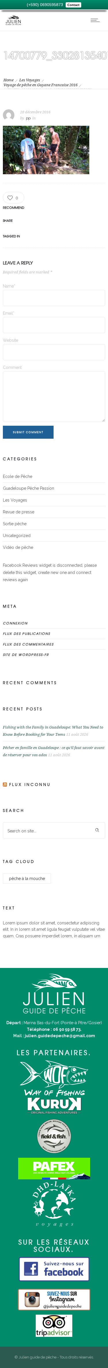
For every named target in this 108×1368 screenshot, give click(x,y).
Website (10, 340)
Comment (12, 367)
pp (28, 118)
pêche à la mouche (27, 878)
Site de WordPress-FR (26, 654)
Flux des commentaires (28, 644)
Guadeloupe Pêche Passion (28, 488)
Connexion (15, 623)
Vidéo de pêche (18, 547)
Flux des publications (26, 633)
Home (8, 80)
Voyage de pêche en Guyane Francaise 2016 (40, 85)
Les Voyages (29, 80)
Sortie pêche (14, 523)
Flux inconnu (30, 784)
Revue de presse (18, 512)
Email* (8, 313)
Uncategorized (17, 535)
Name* (9, 286)
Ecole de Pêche (17, 476)
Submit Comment (28, 432)
